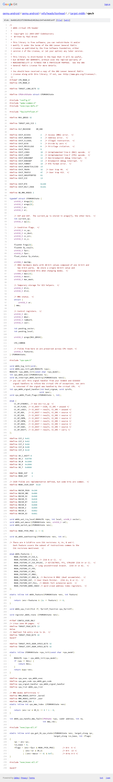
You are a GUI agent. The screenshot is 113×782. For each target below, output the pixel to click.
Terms (32, 777)
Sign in (107, 4)
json (108, 777)
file (59, 20)
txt (101, 777)
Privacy (24, 777)
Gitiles (16, 777)
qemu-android (11, 13)
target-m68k (77, 13)
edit (67, 20)
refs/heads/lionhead (53, 13)
